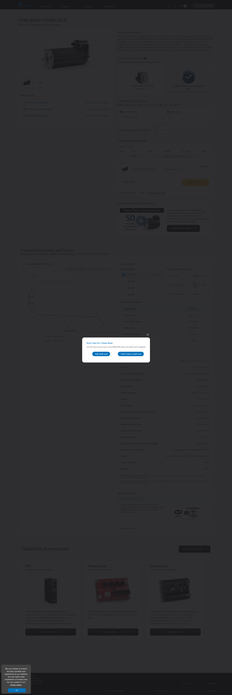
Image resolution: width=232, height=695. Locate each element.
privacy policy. (16, 685)
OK (17, 690)
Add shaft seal (101, 354)
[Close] (147, 334)
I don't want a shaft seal (131, 354)
